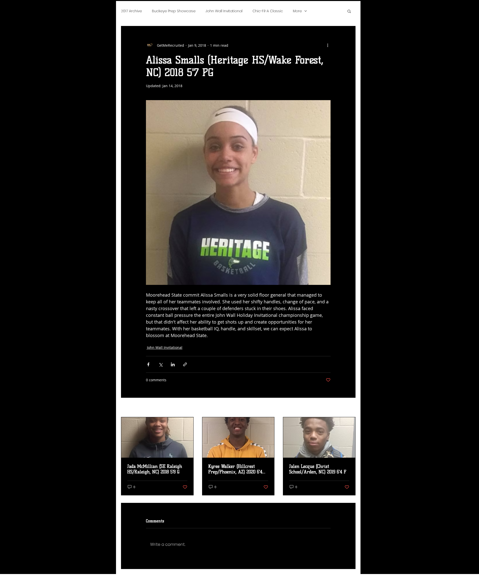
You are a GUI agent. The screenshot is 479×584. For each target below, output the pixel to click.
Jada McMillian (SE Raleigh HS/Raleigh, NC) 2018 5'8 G (154, 469)
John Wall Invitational (224, 11)
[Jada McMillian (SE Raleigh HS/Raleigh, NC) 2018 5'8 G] (157, 437)
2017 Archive (131, 11)
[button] (349, 11)
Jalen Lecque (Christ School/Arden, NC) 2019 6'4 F (317, 469)
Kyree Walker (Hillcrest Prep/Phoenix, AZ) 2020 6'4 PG (235, 469)
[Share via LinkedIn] (172, 364)
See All (350, 407)
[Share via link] (185, 364)
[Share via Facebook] (148, 364)
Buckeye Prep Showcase (174, 11)
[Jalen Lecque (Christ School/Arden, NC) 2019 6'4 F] (319, 437)
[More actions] (328, 45)
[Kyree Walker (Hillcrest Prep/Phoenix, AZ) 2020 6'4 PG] (238, 437)
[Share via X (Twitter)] (160, 364)
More (297, 11)
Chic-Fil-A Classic (267, 11)
